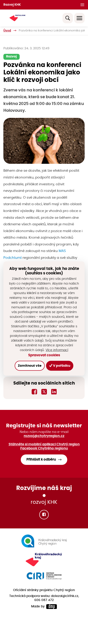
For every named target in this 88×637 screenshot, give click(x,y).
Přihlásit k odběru (41, 459)
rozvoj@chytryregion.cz (44, 436)
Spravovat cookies (44, 355)
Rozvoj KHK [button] (12, 4)
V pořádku (61, 365)
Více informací (57, 350)
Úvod (7, 30)
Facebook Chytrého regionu (44, 448)
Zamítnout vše (30, 365)
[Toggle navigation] (79, 18)
